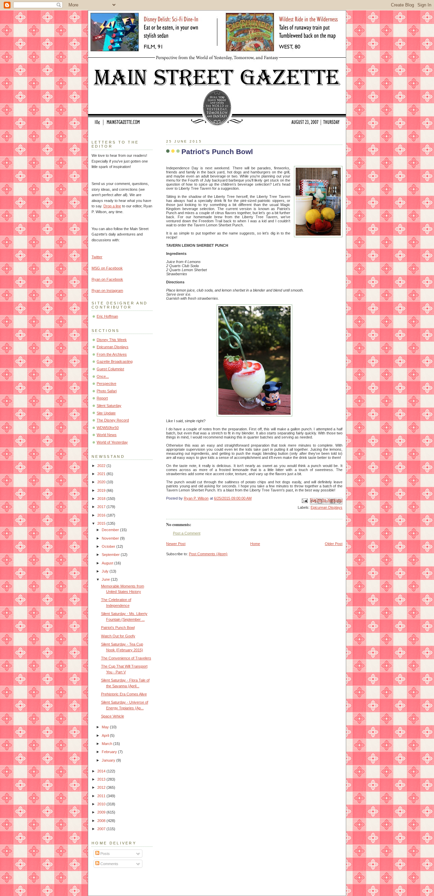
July (106, 571)
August (108, 563)
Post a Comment (186, 533)
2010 (101, 804)
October (109, 546)
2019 (101, 490)
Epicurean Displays (326, 507)
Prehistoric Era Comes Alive (124, 694)
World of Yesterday (112, 442)
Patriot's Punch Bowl (118, 628)
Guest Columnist (110, 369)
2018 (101, 499)
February (110, 752)
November (111, 538)
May (106, 727)
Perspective (106, 383)
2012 (101, 787)
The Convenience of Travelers (126, 658)
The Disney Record (113, 420)
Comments (108, 864)
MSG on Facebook (107, 268)
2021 (101, 474)
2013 (101, 779)
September (111, 555)
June (106, 579)
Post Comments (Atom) (208, 554)
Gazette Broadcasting (115, 361)
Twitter (97, 257)
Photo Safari (107, 391)
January (109, 760)
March (107, 744)
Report (102, 398)
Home (255, 544)
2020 (101, 482)
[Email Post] (304, 500)
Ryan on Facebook (107, 279)
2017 (101, 507)
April (106, 735)
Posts (104, 854)
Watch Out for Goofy (118, 636)
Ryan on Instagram (107, 290)
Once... (103, 376)
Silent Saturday (109, 406)
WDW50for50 (108, 428)
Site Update (106, 413)
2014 (101, 771)
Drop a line (112, 206)
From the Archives (112, 354)
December (111, 530)
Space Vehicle (112, 716)
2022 (101, 466)
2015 (101, 523)
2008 (101, 821)
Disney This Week (112, 340)
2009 (101, 812)
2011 (101, 796)
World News (107, 435)
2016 (101, 515)
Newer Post (175, 544)
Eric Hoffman (107, 316)
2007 (101, 829)
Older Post (333, 544)
